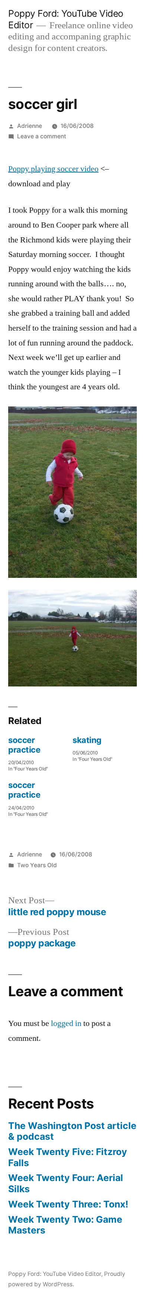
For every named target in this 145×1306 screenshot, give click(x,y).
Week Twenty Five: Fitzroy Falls (67, 1157)
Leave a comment (41, 136)
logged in (66, 1023)
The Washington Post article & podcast (72, 1131)
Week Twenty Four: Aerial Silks (65, 1183)
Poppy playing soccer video (53, 169)
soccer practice (24, 745)
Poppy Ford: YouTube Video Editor (54, 1273)
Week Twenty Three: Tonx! (68, 1204)
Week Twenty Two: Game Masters (65, 1225)
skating (87, 740)
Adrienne (29, 125)
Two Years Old (37, 865)
